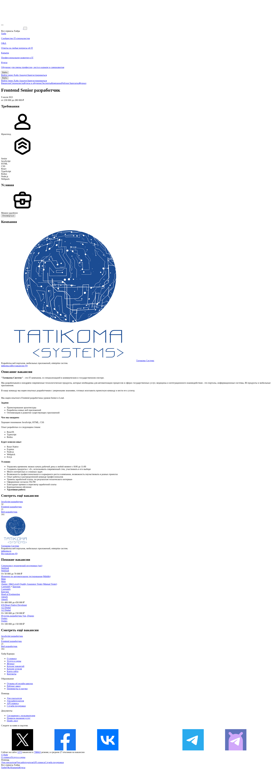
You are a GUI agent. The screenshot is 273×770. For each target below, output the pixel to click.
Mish (3, 579)
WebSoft (5, 568)
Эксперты (46, 83)
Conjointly (6, 586)
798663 (37, 752)
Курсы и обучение (33, 83)
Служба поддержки (16, 706)
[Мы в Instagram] (150, 749)
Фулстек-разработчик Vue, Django (17, 616)
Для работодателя (15, 701)
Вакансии (6, 83)
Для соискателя (14, 698)
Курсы (22, 767)
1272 (19, 752)
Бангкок (16, 586)
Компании (56, 83)
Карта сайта (12, 671)
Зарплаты (74, 83)
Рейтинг (65, 83)
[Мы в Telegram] (193, 749)
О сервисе (12, 658)
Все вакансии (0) (19, 365)
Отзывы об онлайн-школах (20, 683)
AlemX (4, 597)
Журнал (82, 83)
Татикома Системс (145, 360)
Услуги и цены (14, 661)
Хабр (3, 767)
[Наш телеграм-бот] (235, 749)
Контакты (11, 674)
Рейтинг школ (13, 686)
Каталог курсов (14, 669)
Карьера (15, 767)
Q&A (8, 767)
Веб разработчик (9, 512)
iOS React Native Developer (14, 605)
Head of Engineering (10, 594)
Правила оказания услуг (18, 718)
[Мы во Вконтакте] (107, 749)
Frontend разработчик (11, 507)
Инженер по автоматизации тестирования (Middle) (25, 576)
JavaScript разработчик (12, 501)
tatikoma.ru (6, 365)
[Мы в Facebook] (65, 749)
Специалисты (17, 83)
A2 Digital (6, 607)
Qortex (4, 618)
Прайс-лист (12, 720)
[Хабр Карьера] (12, 28)
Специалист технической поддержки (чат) (21, 565)
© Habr (4, 755)
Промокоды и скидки (17, 688)
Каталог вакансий (15, 666)
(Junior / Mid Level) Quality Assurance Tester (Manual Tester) (29, 584)
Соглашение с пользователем (21, 715)
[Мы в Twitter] (22, 749)
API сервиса (13, 703)
